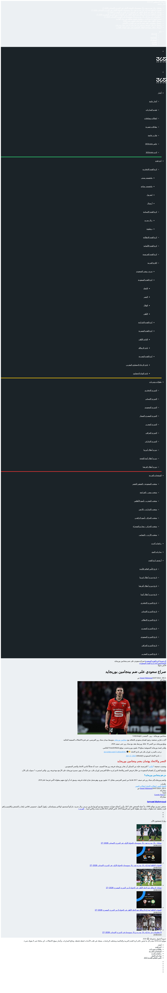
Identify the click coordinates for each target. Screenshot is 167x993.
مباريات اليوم (157, 552)
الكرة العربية (152, 263)
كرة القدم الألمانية (150, 246)
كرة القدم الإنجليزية (150, 169)
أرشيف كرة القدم (155, 560)
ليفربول (149, 195)
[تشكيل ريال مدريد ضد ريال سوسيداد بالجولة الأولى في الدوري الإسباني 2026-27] (149, 841)
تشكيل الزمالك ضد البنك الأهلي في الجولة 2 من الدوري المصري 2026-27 (135, 12)
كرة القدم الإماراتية (145, 322)
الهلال (146, 305)
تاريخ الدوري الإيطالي (149, 620)
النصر (146, 297)
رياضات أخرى (156, 543)
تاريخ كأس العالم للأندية (148, 569)
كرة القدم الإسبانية (150, 212)
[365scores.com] (161, 62)
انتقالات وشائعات (150, 118)
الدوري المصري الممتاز (148, 416)
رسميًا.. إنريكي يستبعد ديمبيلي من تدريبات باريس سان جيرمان (138, 25)
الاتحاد (145, 288)
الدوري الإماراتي (151, 441)
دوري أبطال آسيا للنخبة (148, 458)
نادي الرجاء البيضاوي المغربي (137, 365)
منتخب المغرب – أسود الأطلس (145, 501)
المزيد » (81, 809)
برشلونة (149, 229)
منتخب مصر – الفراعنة (148, 492)
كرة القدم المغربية (145, 356)
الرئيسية (163, 661)
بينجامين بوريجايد (120, 740)
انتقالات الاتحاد (151, 786)
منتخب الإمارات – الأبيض (148, 509)
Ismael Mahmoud (146, 678)
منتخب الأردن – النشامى (148, 535)
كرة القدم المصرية (145, 331)
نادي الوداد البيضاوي (140, 373)
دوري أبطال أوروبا (150, 450)
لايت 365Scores (151, 152)
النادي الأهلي (143, 339)
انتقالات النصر (140, 786)
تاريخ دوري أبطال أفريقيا (148, 586)
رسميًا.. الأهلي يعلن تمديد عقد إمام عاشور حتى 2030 (142, 21)
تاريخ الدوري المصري (149, 628)
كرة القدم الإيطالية (150, 237)
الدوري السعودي (151, 407)
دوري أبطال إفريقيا (150, 467)
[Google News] (160, 795)
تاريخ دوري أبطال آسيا (149, 594)
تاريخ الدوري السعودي (149, 637)
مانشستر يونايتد (146, 186)
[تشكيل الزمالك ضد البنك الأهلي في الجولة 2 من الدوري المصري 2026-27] (149, 885)
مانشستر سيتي (146, 178)
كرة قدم (158, 161)
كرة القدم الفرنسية (150, 254)
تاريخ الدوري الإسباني (149, 611)
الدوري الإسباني (151, 399)
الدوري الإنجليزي (151, 390)
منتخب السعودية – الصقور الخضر (144, 484)
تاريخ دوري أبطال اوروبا (148, 577)
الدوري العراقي (151, 433)
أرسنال (149, 203)
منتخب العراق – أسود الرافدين (146, 518)
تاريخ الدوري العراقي (149, 645)
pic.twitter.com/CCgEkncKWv (115, 752)
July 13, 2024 (131, 756)
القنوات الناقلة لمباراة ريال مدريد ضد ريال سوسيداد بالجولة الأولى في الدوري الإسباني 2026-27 (126, 10)
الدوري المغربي (151, 424)
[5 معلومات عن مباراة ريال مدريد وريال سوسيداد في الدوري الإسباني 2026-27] (149, 930)
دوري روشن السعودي (144, 271)
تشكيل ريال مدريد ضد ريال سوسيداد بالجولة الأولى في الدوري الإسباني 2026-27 (132, 8)
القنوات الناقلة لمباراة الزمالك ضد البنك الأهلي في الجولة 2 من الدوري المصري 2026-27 (129, 15)
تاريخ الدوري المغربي (149, 654)
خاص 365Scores (151, 144)
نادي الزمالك (143, 348)
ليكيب (151, 766)
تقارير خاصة (152, 135)
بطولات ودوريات (155, 382)
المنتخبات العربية (155, 475)
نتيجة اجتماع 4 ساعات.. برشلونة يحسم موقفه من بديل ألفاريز (139, 19)
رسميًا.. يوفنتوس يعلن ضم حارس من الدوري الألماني (142, 23)
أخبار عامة (153, 101)
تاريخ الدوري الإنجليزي (149, 603)
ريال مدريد (148, 220)
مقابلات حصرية (151, 127)
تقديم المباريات (151, 110)
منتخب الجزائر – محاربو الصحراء (145, 526)
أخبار (160, 93)
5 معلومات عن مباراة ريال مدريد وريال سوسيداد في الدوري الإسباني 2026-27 (133, 17)
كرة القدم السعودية (145, 280)
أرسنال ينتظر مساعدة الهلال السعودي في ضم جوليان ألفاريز (139, 27)
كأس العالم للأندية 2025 (153, 958)
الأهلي (145, 314)
